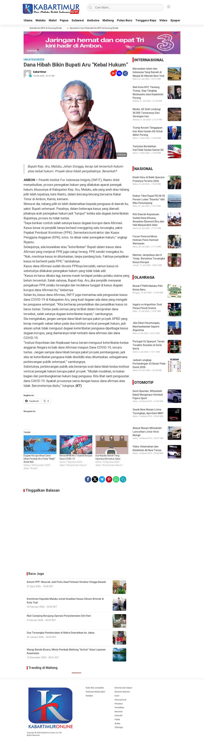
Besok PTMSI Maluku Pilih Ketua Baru (148, 288)
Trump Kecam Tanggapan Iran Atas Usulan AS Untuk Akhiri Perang (148, 131)
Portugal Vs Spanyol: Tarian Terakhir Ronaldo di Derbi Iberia (148, 345)
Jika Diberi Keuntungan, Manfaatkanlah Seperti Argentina (146, 326)
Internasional (120, 699)
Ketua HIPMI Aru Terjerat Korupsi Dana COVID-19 (76, 457)
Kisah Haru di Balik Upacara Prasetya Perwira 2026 (148, 179)
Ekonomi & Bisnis (122, 691)
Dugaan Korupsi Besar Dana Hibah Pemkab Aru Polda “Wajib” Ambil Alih (39, 459)
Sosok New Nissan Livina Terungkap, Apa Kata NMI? (148, 411)
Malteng (108, 20)
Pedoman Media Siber (95, 691)
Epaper (175, 20)
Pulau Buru (124, 20)
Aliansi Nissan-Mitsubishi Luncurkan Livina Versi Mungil (147, 431)
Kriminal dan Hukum (123, 687)
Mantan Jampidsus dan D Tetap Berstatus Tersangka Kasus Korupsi (149, 258)
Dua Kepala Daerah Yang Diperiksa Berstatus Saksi (107, 457)
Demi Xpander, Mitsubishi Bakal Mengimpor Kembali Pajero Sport (148, 394)
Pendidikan (119, 707)
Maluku (41, 20)
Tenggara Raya (145, 20)
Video (163, 20)
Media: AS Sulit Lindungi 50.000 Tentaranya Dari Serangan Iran (147, 113)
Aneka (117, 723)
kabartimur (39, 72)
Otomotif (118, 715)
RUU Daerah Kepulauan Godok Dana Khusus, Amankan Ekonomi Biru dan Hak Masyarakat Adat (148, 219)
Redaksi (89, 695)
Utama (28, 20)
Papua (64, 20)
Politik (117, 719)
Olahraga (119, 727)
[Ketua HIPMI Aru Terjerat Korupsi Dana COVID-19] (76, 444)
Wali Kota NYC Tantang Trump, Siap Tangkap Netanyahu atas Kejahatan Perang (148, 92)
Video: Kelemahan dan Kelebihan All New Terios (147, 448)
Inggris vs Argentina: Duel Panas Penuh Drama (147, 306)
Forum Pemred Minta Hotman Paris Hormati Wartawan (145, 240)
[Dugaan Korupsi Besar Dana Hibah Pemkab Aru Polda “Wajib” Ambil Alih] (40, 444)
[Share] (125, 73)
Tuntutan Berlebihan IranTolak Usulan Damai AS (148, 148)
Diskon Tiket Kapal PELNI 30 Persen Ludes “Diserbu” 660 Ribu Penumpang (149, 199)
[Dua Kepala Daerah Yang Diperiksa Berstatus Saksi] (111, 444)
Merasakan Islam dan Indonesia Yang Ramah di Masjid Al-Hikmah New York (148, 72)
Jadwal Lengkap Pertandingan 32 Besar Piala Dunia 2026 (149, 363)
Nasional (118, 711)
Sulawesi (78, 20)
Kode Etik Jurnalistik (95, 687)
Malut (53, 20)
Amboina (93, 20)
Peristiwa (119, 703)
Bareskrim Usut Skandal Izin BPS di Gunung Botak (31, 28)
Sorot (117, 695)
